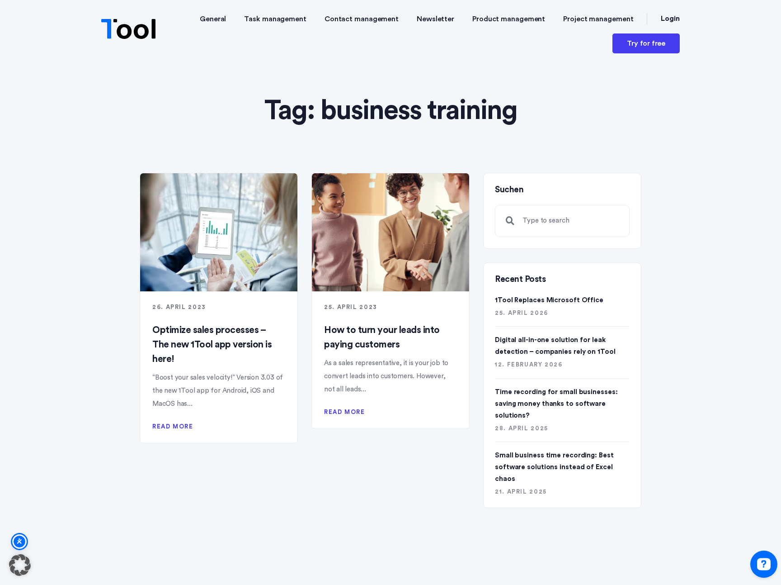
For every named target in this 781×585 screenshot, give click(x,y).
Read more (172, 426)
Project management (598, 19)
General (213, 19)
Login (670, 18)
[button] (20, 565)
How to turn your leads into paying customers (382, 337)
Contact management (362, 19)
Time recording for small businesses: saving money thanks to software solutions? (556, 404)
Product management (508, 19)
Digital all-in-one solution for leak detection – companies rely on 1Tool (555, 346)
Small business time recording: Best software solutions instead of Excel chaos (554, 467)
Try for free (646, 43)
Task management (275, 19)
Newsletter (435, 19)
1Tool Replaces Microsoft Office (549, 300)
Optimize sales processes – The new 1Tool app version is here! (212, 344)
